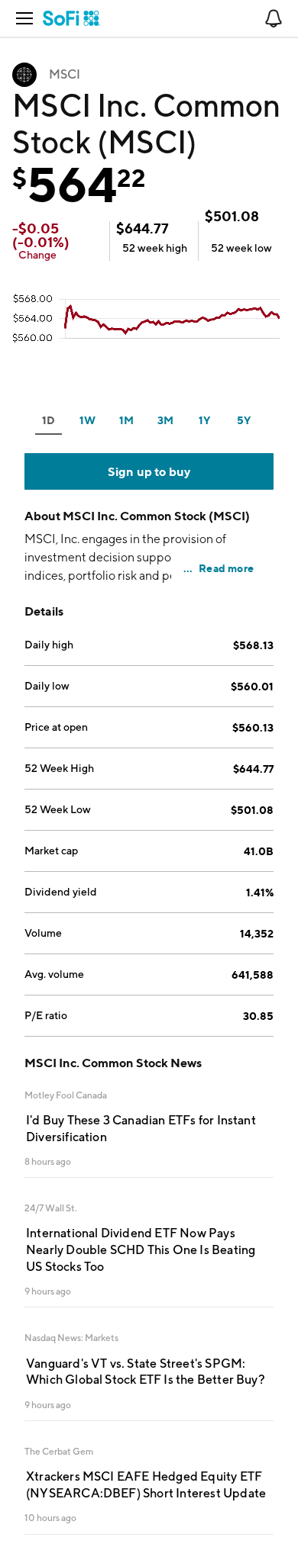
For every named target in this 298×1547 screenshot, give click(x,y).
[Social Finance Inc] (71, 18)
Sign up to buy (149, 471)
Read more (226, 567)
